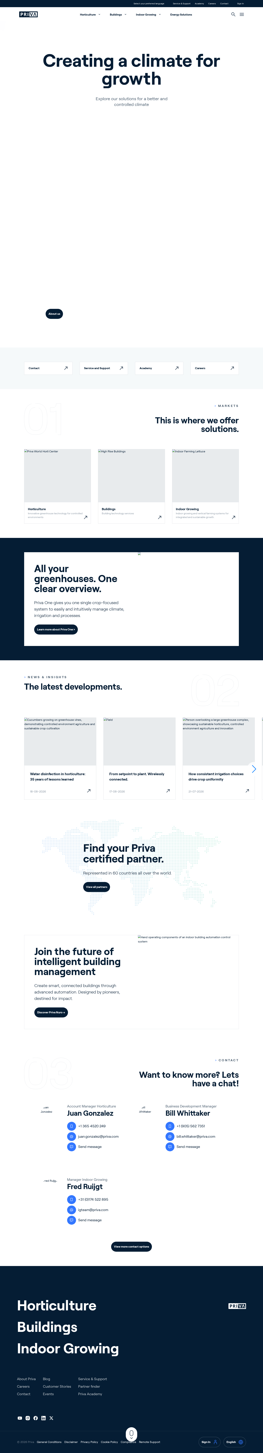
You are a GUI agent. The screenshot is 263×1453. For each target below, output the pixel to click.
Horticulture (88, 14)
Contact (23, 1394)
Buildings (116, 14)
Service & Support (92, 1379)
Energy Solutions (181, 14)
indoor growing (85, 289)
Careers (23, 1386)
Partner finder (89, 1386)
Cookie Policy (109, 1442)
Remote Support (149, 1442)
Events (48, 1394)
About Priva (26, 1379)
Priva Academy (90, 1394)
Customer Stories (57, 1386)
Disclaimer (71, 1442)
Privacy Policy (89, 1442)
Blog (46, 1379)
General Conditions (49, 1442)
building (134, 277)
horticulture (77, 277)
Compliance (128, 1442)
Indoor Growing (146, 14)
